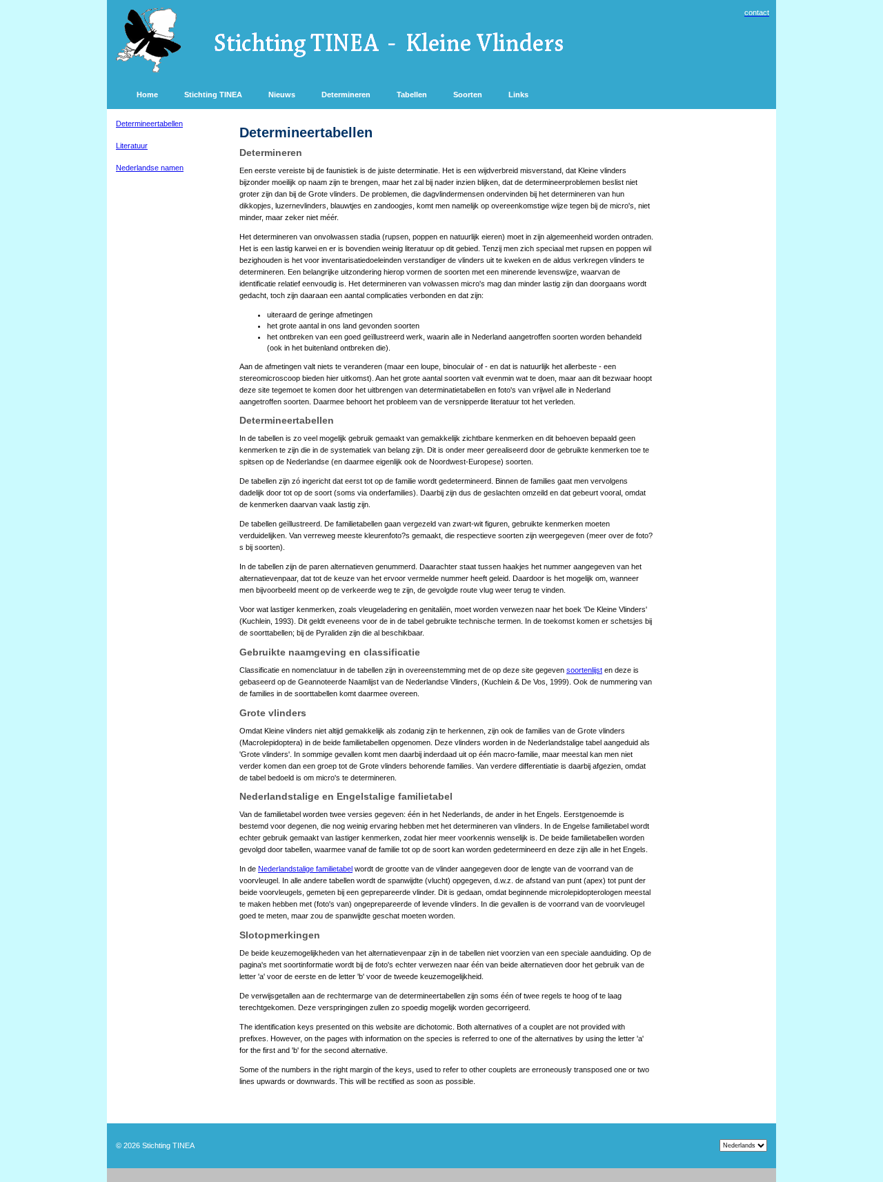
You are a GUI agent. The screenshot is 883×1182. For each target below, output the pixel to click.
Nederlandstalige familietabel (305, 869)
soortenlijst (584, 670)
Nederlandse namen (149, 168)
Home (147, 94)
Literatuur (132, 145)
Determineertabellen (149, 123)
